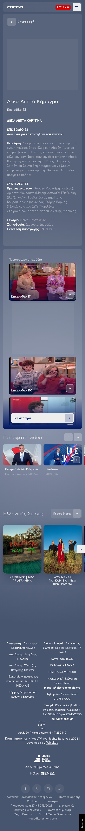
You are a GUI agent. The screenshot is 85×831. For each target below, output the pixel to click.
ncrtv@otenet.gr (62, 718)
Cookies (32, 801)
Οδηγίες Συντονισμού (27, 809)
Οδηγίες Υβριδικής (59, 809)
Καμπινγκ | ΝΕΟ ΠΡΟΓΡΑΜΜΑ (22, 579)
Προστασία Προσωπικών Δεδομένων (28, 797)
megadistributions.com (42, 818)
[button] (77, 7)
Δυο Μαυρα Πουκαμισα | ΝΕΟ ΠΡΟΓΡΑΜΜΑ (63, 580)
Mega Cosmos (23, 814)
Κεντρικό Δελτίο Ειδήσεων (21, 469)
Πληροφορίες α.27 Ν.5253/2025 (31, 805)
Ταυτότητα (51, 801)
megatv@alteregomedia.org (62, 687)
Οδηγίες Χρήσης (69, 797)
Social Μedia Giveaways (55, 814)
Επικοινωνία (66, 805)
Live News (52, 469)
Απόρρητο (82, 823)
